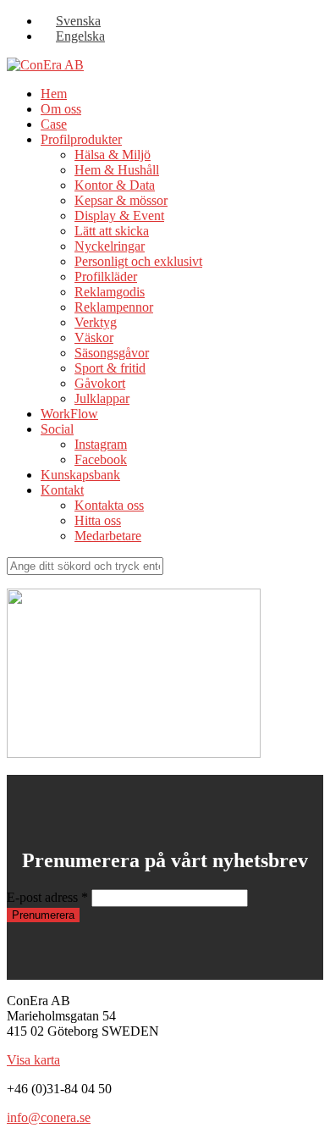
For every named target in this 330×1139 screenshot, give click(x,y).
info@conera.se (49, 1117)
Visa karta (33, 1060)
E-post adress (47, 897)
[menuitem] (71, 21)
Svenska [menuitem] (78, 21)
